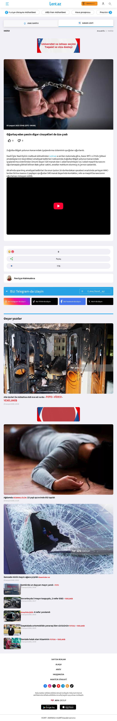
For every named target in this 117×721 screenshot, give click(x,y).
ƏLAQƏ (58, 664)
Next (110, 12)
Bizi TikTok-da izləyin (43, 301)
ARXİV (58, 669)
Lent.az (52, 155)
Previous (6, 12)
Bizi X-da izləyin (96, 301)
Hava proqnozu (82, 12)
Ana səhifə (101, 31)
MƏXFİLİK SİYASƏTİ (58, 679)
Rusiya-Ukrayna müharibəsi (22, 12)
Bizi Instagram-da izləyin (17, 301)
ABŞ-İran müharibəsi (55, 12)
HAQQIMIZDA (58, 674)
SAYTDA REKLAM (58, 659)
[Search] (110, 3)
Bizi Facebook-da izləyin (72, 301)
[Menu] (7, 4)
